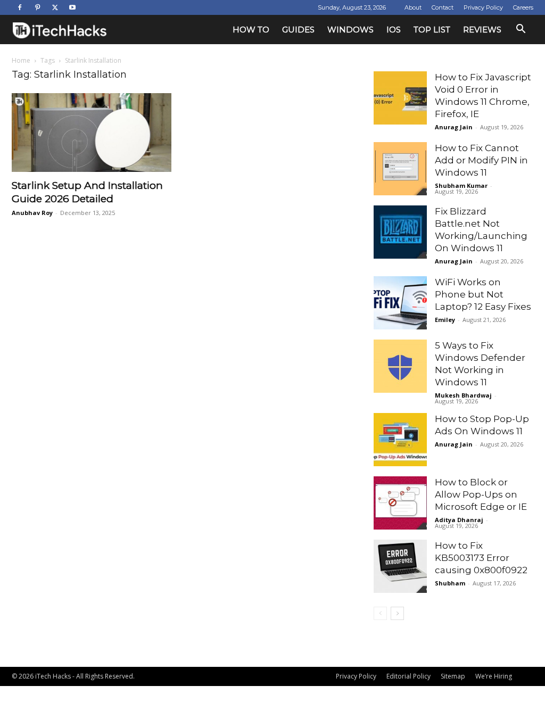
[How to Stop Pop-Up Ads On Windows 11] (400, 439)
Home (21, 60)
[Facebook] (20, 7)
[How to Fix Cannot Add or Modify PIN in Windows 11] (400, 168)
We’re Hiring (493, 676)
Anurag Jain (454, 127)
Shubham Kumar (461, 185)
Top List (432, 29)
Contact (442, 7)
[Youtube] (72, 7)
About (413, 7)
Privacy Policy (483, 7)
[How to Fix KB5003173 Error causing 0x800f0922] (400, 566)
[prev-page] (380, 613)
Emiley (445, 320)
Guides (298, 29)
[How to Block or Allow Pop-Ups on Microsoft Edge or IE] (400, 503)
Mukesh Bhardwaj (463, 395)
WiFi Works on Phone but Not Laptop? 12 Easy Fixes (483, 294)
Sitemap (453, 676)
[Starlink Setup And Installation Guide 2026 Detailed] (91, 132)
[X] (55, 7)
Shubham (450, 583)
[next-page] (397, 613)
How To (251, 29)
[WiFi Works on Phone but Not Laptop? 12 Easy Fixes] (400, 302)
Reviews (482, 29)
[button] (520, 30)
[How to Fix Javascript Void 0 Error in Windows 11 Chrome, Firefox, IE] (400, 98)
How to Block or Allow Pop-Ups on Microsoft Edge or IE (481, 494)
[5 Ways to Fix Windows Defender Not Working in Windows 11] (400, 366)
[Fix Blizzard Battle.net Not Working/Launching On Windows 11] (400, 232)
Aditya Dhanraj (459, 520)
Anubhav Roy (32, 213)
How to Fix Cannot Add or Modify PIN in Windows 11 (481, 160)
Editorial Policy (408, 676)
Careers (523, 7)
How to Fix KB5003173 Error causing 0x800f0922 (481, 557)
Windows (350, 29)
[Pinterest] (37, 7)
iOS (393, 29)
